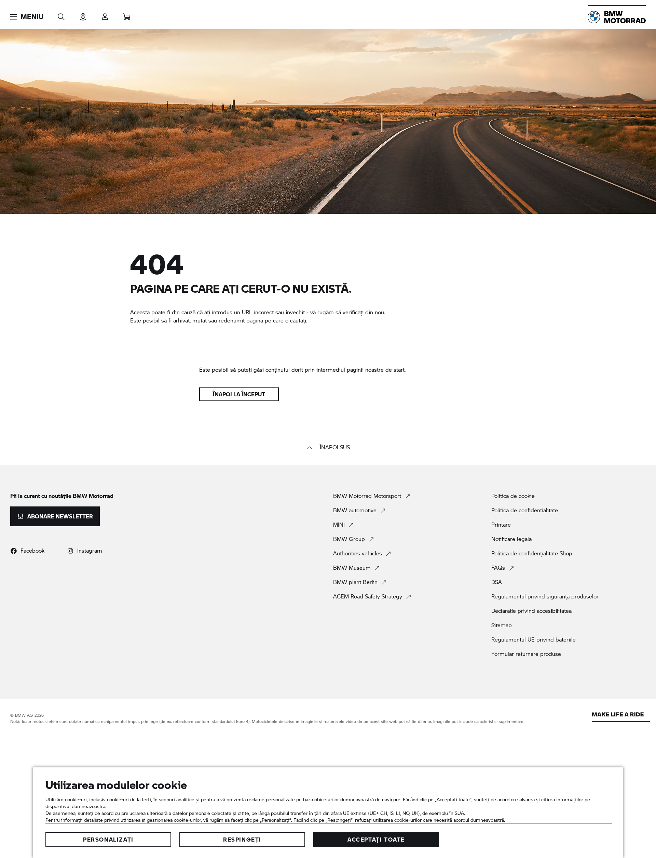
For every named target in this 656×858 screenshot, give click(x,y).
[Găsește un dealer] (83, 14)
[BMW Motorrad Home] (617, 17)
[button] (26, 17)
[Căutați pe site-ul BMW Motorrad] (61, 14)
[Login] (105, 14)
